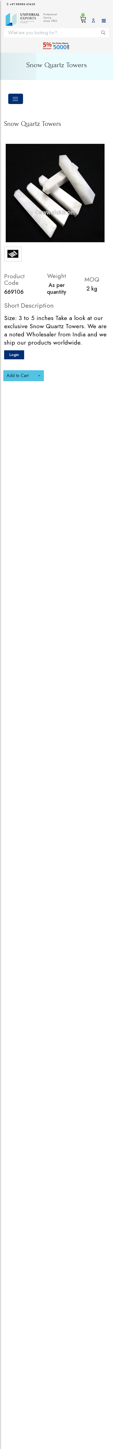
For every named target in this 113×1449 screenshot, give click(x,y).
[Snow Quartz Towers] (55, 193)
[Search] (103, 32)
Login (14, 354)
